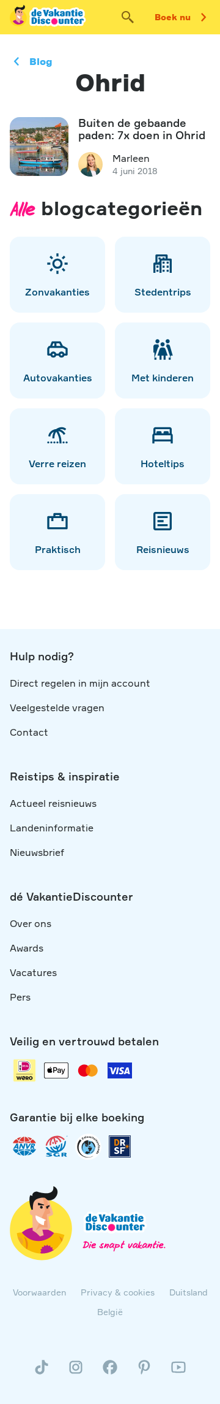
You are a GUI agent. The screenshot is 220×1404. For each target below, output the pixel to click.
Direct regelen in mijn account (80, 683)
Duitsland (188, 1292)
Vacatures (33, 972)
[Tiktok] (41, 1372)
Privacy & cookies (118, 1292)
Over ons (30, 923)
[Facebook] (110, 1372)
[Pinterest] (144, 1372)
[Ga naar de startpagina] (48, 17)
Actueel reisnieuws (53, 803)
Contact (29, 732)
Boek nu (173, 17)
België (110, 1312)
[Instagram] (75, 1372)
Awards (26, 948)
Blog (41, 61)
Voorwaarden (39, 1292)
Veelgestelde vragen (57, 707)
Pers (20, 997)
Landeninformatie (52, 828)
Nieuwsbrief (37, 852)
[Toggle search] (127, 17)
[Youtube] (178, 1372)
